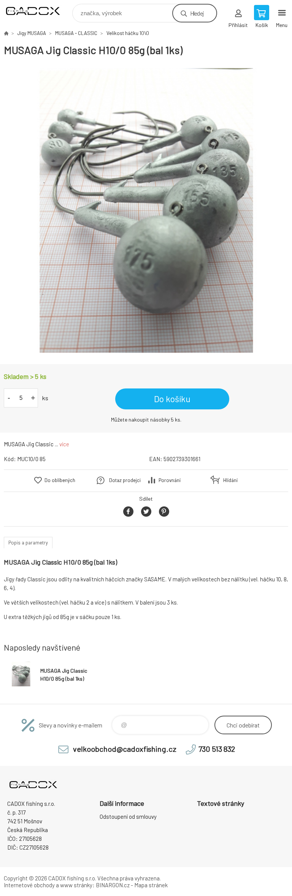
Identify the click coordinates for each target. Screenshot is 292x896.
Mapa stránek (151, 885)
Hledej (197, 13)
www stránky (76, 885)
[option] (146, 210)
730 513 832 (216, 748)
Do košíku (172, 398)
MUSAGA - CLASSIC (76, 33)
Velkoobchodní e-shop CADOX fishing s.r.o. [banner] (37, 11)
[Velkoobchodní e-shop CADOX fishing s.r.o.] (6, 33)
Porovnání (170, 480)
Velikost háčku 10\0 (127, 33)
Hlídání (230, 480)
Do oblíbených (59, 480)
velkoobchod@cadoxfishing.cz (124, 748)
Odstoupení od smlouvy (128, 816)
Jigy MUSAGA (31, 33)
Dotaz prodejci (125, 480)
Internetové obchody (29, 885)
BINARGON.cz (113, 885)
